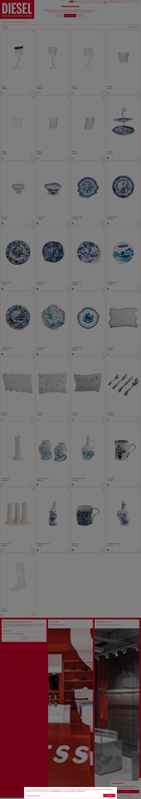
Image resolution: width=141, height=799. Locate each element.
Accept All (109, 795)
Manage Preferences (56, 791)
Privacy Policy (71, 791)
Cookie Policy (81, 791)
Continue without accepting (33, 795)
